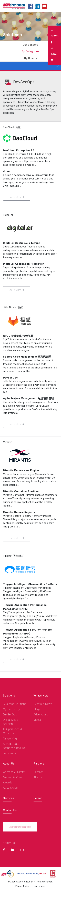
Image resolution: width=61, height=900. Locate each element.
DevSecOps (24, 82)
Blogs (37, 709)
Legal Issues (39, 886)
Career (38, 798)
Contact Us (10, 810)
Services (8, 798)
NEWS (54, 36)
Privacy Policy (22, 886)
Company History (14, 772)
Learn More (15, 197)
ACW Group (10, 787)
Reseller (38, 772)
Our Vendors (30, 44)
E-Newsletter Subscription (20, 827)
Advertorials (41, 714)
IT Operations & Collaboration (12, 731)
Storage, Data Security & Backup (14, 746)
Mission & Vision (13, 777)
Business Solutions (14, 704)
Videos (38, 719)
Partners (39, 763)
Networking (10, 738)
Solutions (9, 695)
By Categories (30, 51)
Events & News (43, 704)
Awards (7, 782)
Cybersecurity (11, 709)
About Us (9, 763)
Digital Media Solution (10, 721)
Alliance (38, 777)
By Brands (30, 58)
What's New (41, 695)
